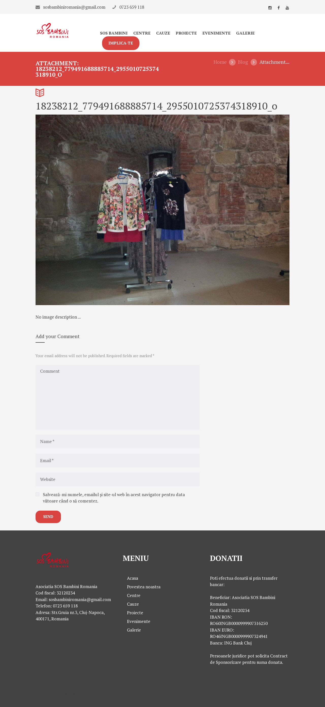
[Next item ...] (225, 210)
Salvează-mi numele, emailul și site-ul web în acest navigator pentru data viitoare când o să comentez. (114, 498)
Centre (142, 33)
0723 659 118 (131, 7)
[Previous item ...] (99, 210)
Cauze (163, 33)
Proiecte (186, 33)
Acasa (132, 578)
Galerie (245, 33)
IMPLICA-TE (120, 43)
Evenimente (216, 33)
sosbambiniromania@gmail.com (74, 7)
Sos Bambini (113, 33)
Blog (243, 62)
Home (220, 62)
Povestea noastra (143, 587)
